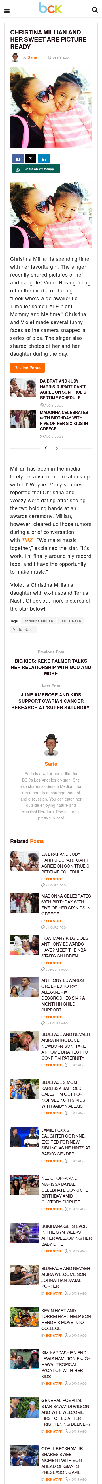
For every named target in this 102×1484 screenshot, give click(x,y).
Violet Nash (23, 629)
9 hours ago (55, 927)
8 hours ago (55, 885)
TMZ (27, 539)
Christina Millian (38, 620)
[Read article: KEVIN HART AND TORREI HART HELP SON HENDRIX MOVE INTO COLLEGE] (24, 1317)
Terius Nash (70, 620)
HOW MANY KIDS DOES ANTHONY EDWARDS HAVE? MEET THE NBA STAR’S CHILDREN (64, 947)
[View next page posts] (56, 448)
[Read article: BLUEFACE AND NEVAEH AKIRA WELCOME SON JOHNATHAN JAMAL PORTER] (24, 1275)
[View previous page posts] (46, 448)
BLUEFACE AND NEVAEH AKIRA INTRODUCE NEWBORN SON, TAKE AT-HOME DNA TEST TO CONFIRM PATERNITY (65, 1046)
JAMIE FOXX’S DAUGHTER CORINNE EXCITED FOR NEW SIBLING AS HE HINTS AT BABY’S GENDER (65, 1142)
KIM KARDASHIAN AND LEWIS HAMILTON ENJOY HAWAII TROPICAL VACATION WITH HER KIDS (65, 1364)
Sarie (32, 57)
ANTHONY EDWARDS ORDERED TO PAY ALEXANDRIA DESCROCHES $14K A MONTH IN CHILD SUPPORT (63, 995)
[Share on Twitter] (31, 158)
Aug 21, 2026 (53, 405)
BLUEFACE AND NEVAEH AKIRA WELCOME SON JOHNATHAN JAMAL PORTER (65, 1277)
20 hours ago (56, 970)
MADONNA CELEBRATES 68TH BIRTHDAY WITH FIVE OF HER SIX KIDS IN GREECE (64, 420)
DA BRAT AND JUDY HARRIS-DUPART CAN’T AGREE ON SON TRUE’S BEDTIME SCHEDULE (63, 389)
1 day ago (76, 1065)
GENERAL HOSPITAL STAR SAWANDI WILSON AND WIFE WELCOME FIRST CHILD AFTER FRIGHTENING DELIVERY (66, 1412)
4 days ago (77, 1479)
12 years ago (58, 57)
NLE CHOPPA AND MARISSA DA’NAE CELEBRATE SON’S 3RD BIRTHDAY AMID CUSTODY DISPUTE (64, 1190)
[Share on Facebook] (18, 158)
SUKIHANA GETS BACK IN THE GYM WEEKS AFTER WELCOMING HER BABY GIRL (66, 1235)
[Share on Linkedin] (44, 158)
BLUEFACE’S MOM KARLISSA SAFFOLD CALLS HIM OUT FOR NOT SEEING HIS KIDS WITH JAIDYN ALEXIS (63, 1094)
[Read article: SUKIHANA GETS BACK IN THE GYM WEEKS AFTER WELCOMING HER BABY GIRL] (24, 1233)
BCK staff (54, 879)
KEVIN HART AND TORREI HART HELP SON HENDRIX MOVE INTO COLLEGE (66, 1319)
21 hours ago (56, 1023)
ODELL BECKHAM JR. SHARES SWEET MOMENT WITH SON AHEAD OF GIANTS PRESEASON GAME (62, 1460)
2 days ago (77, 1209)
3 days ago (77, 1293)
